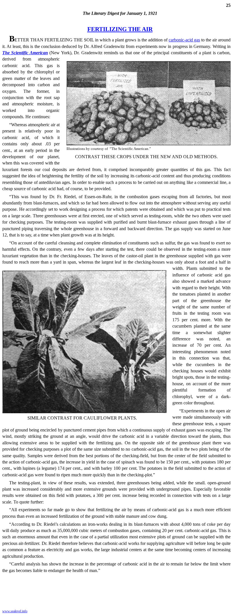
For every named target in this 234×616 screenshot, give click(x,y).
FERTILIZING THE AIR (120, 29)
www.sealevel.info (14, 611)
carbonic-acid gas (184, 39)
